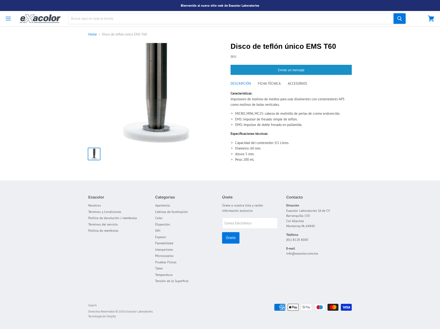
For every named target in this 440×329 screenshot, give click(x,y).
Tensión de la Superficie (171, 281)
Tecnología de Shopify (102, 316)
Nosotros (94, 205)
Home (92, 34)
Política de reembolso (103, 230)
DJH (157, 230)
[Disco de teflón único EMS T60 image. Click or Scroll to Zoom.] (156, 93)
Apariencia (162, 205)
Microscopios (164, 256)
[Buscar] (399, 18)
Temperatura (164, 275)
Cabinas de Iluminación (171, 212)
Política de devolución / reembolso (112, 218)
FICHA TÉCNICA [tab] (269, 83)
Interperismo (164, 249)
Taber (159, 268)
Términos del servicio (103, 224)
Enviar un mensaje (291, 70)
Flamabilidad (164, 243)
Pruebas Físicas (165, 262)
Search (92, 305)
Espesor (160, 237)
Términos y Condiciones (104, 212)
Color (159, 218)
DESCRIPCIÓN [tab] (241, 83)
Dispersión (162, 224)
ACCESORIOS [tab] (297, 83)
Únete (231, 237)
